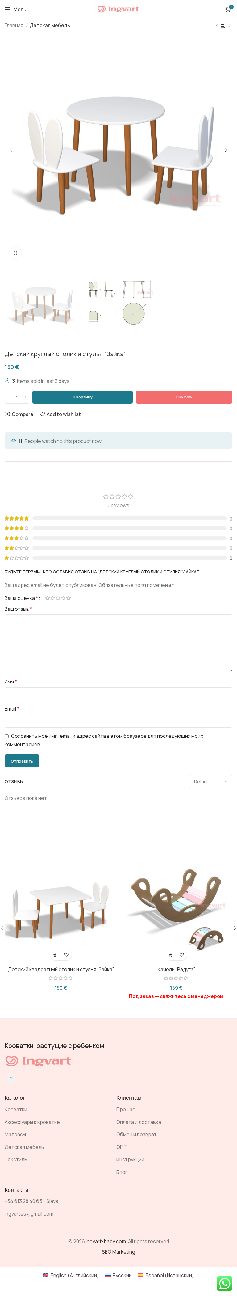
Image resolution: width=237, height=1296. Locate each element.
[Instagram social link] (10, 1078)
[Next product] (229, 26)
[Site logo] (118, 8)
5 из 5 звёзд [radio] (68, 598)
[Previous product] (217, 26)
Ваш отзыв (18, 609)
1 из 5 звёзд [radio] (47, 598)
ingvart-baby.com (106, 1241)
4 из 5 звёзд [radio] (63, 598)
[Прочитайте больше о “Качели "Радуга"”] (170, 955)
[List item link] (56, 1110)
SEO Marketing (118, 1251)
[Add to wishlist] (66, 955)
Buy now (184, 397)
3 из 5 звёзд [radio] (57, 598)
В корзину (83, 397)
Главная (14, 25)
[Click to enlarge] (15, 253)
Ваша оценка (21, 598)
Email (12, 708)
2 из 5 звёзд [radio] (52, 598)
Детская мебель (50, 25)
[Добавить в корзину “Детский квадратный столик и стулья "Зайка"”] (55, 955)
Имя (11, 681)
